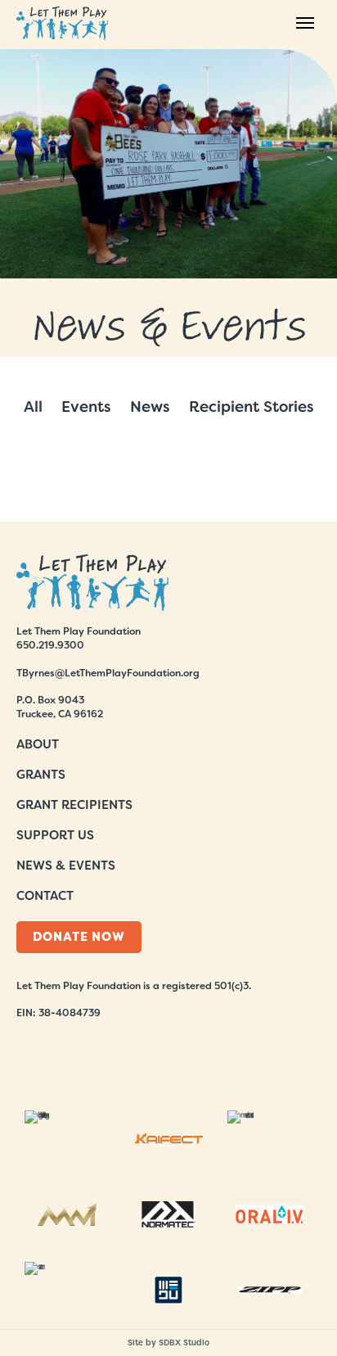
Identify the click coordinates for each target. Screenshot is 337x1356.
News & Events (65, 865)
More (168, 483)
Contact (45, 896)
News (150, 406)
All (33, 406)
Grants (40, 774)
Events (86, 406)
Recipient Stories (251, 406)
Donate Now (79, 937)
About (37, 744)
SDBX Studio (184, 1342)
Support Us (55, 835)
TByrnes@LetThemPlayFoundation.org (108, 673)
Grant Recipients (74, 805)
